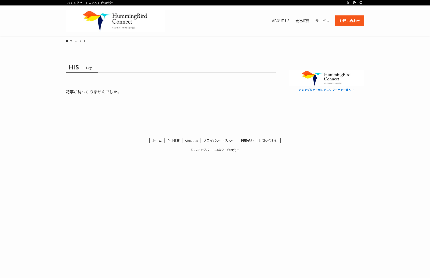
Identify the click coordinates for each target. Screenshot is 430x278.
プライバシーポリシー (219, 140)
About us (191, 140)
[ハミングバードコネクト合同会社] (115, 20)
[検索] (361, 2)
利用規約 (247, 140)
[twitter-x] (348, 2)
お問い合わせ (268, 140)
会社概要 (173, 140)
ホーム (157, 140)
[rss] (354, 2)
